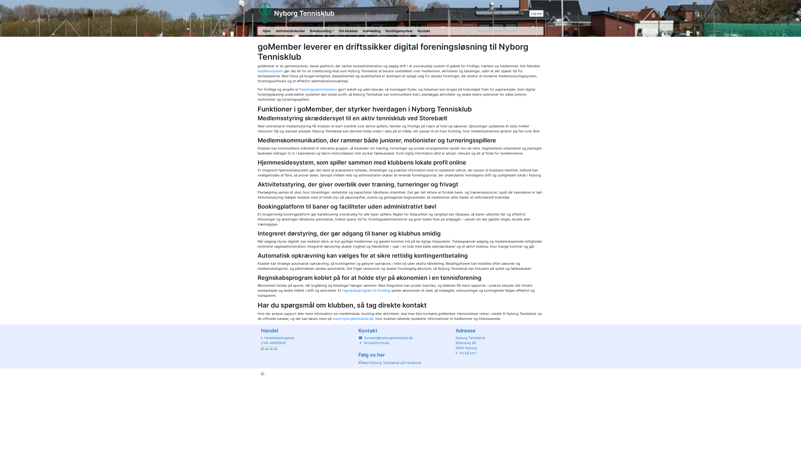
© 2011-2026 (269, 384)
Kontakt (424, 31)
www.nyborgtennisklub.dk (353, 319)
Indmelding (372, 31)
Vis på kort (467, 353)
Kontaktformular (377, 343)
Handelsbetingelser (279, 338)
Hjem (267, 31)
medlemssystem (270, 71)
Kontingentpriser (399, 31)
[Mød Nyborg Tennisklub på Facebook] (389, 362)
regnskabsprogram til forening (366, 290)
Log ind (536, 13)
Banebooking (320, 31)
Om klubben (348, 31)
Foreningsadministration (318, 89)
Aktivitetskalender (290, 31)
